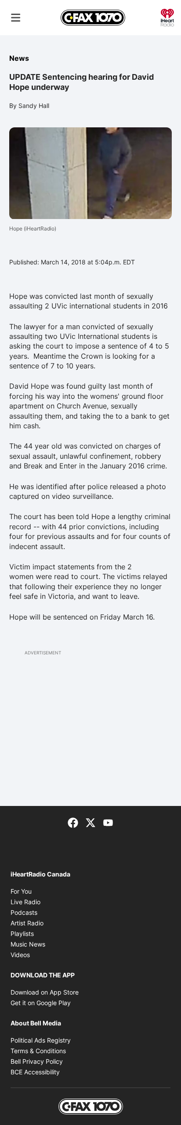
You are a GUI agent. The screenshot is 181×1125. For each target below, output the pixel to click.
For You (21, 891)
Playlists (22, 933)
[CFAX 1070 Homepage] (93, 18)
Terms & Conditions (38, 1050)
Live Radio (25, 902)
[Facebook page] (73, 822)
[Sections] (16, 17)
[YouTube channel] (108, 822)
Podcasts (24, 912)
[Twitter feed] (90, 822)
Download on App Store (45, 992)
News (19, 58)
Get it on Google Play (41, 1002)
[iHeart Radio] (167, 16)
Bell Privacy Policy (37, 1061)
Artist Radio (27, 923)
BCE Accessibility (35, 1072)
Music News (28, 944)
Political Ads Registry (41, 1040)
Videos (20, 954)
